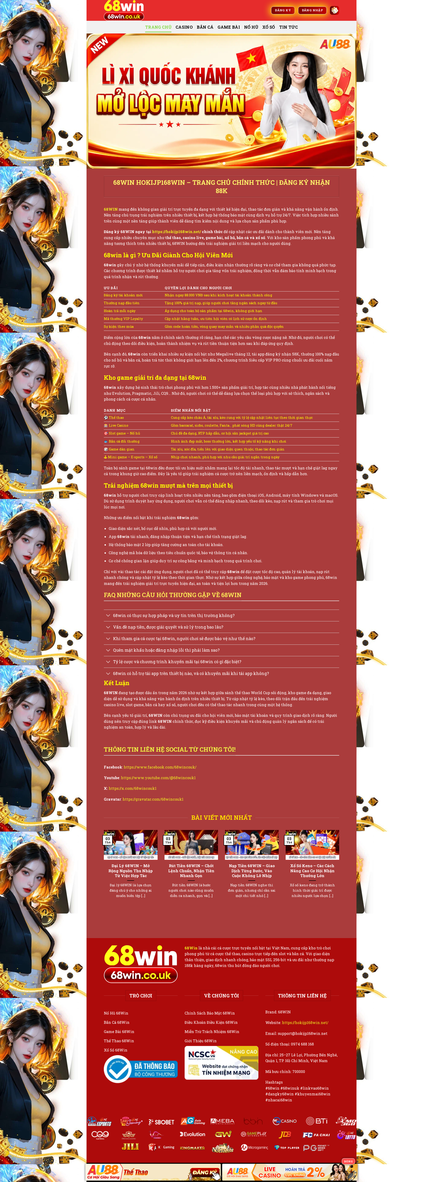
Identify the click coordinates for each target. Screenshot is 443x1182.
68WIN (111, 209)
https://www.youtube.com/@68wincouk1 (158, 777)
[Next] (345, 101)
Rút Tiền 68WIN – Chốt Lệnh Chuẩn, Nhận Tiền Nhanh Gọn (191, 870)
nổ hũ (251, 27)
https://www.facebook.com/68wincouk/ (160, 767)
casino (184, 27)
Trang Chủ (158, 27)
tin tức (288, 27)
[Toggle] (108, 616)
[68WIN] (127, 10)
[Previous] (98, 101)
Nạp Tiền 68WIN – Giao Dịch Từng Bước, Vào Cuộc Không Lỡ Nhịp (252, 870)
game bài (229, 27)
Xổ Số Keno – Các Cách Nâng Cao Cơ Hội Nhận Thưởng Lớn (312, 870)
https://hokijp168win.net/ (305, 1022)
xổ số (268, 27)
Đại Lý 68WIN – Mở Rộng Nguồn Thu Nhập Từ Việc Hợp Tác (130, 870)
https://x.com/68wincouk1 (132, 788)
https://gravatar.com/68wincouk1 (153, 799)
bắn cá (205, 27)
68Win (191, 947)
